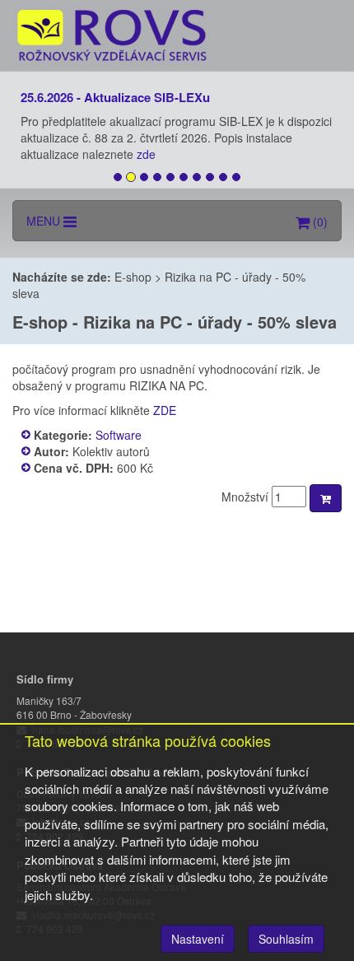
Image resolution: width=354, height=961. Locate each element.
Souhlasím (286, 939)
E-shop (132, 276)
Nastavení (197, 939)
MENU (44, 220)
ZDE (164, 410)
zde (148, 154)
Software (118, 435)
